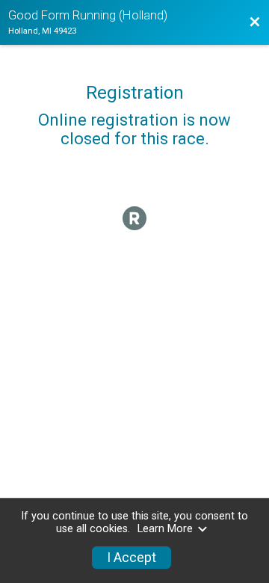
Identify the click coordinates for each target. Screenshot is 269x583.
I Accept (131, 557)
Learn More (165, 528)
